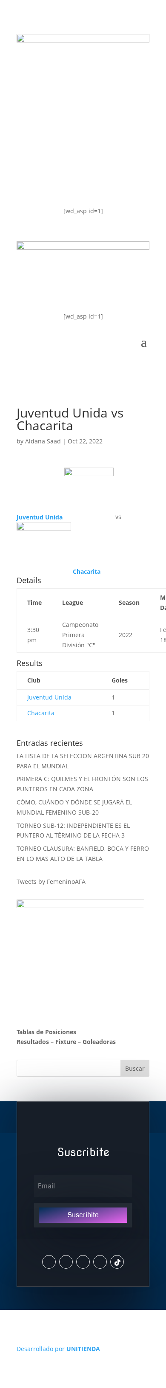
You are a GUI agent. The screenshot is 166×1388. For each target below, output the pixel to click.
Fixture (65, 1042)
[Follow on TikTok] (117, 1262)
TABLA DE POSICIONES (71, 114)
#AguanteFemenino (64, 182)
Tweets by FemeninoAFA (51, 881)
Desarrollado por (58, 1349)
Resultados (33, 1042)
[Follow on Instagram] (66, 1262)
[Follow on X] (49, 1262)
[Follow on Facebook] (83, 1262)
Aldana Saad (43, 441)
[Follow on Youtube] (100, 1262)
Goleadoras (99, 1042)
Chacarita (40, 713)
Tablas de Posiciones (46, 1032)
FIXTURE (42, 148)
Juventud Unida (49, 697)
